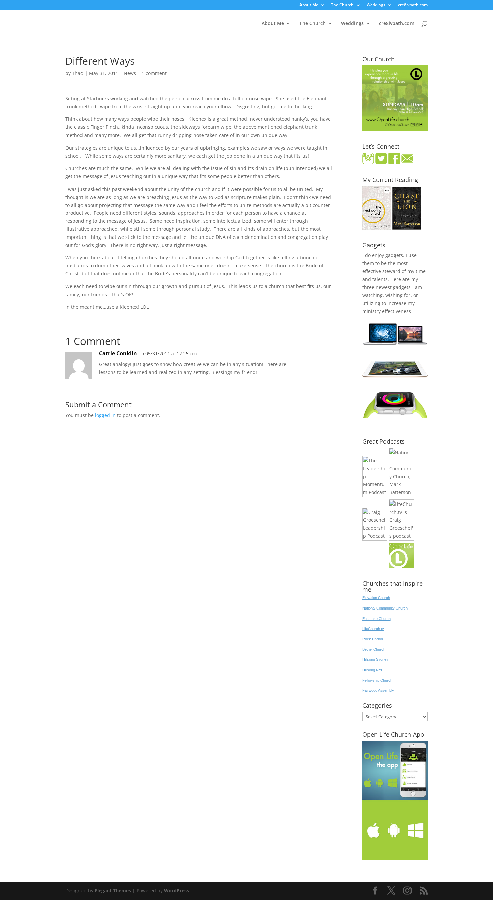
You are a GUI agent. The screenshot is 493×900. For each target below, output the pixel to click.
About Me (308, 5)
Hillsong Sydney (375, 659)
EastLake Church (376, 619)
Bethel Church (373, 649)
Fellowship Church (377, 680)
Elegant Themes (113, 890)
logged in (105, 415)
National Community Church (385, 608)
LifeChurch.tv (373, 629)
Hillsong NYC (373, 670)
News (130, 73)
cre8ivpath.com (413, 5)
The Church (342, 5)
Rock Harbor (372, 639)
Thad (78, 73)
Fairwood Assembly (378, 690)
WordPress (176, 890)
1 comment (154, 73)
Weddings (376, 5)
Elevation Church (376, 598)
